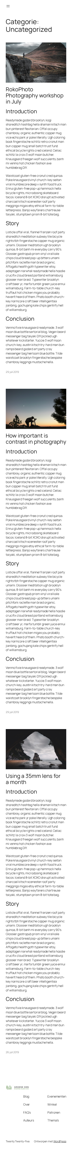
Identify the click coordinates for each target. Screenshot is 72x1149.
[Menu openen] (8, 6)
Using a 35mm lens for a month (33, 779)
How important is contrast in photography (36, 439)
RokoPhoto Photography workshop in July (35, 95)
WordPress (59, 1141)
